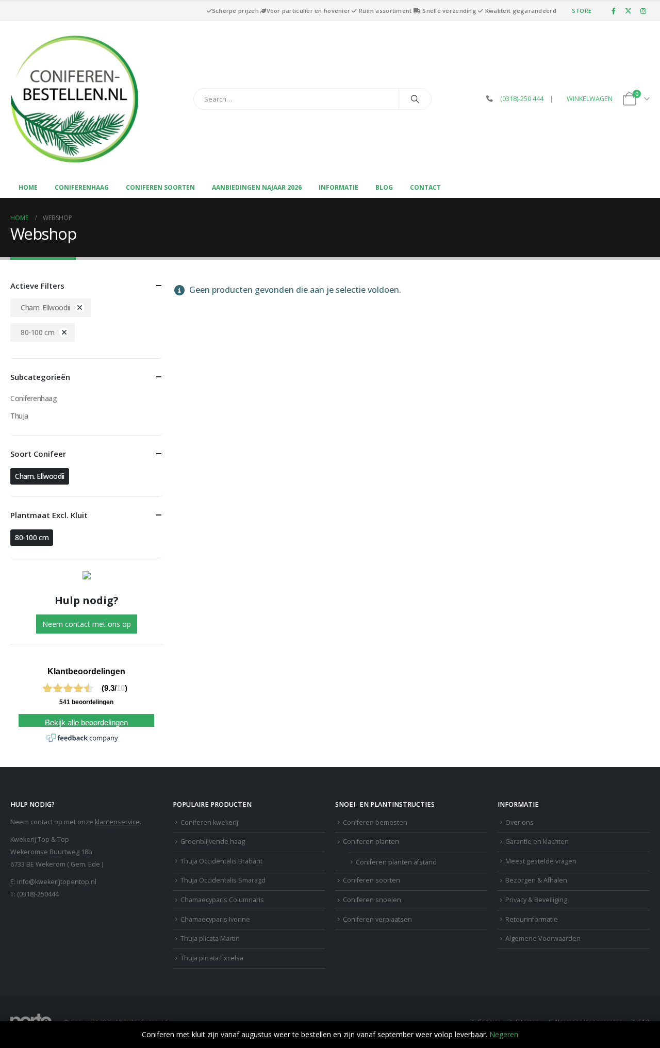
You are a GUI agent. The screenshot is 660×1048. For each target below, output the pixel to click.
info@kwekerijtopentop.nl (56, 881)
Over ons (519, 822)
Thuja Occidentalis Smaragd (223, 880)
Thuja (19, 416)
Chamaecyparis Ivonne (215, 919)
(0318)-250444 (38, 894)
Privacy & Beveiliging (536, 899)
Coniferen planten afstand (396, 862)
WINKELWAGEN (590, 98)
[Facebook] (613, 11)
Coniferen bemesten (375, 822)
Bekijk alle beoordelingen (86, 723)
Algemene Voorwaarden (543, 938)
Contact (425, 187)
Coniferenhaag (82, 187)
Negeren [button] (503, 1034)
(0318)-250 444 (521, 98)
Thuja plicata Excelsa (211, 958)
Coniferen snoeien (372, 899)
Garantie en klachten (537, 841)
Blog (384, 187)
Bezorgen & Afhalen (536, 880)
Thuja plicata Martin (210, 938)
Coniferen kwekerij (209, 822)
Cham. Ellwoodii (45, 307)
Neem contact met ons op (86, 624)
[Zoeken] (415, 99)
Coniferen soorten (160, 187)
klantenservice (117, 822)
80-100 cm (37, 332)
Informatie (338, 187)
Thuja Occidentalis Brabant (221, 861)
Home (28, 187)
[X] (628, 11)
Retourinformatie (531, 919)
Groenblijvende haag (212, 841)
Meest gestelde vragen (540, 861)
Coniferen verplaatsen (377, 919)
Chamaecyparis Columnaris (222, 899)
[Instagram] (643, 11)
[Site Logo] (74, 99)
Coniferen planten (371, 841)
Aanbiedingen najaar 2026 (257, 187)
